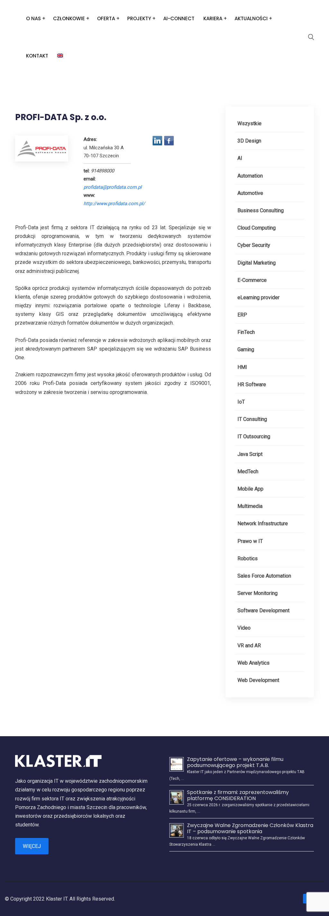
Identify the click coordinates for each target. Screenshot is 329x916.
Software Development (263, 610)
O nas (33, 18)
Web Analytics (253, 663)
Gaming (245, 349)
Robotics (247, 558)
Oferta (106, 18)
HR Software (251, 384)
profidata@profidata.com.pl (113, 187)
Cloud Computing (256, 228)
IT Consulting (252, 419)
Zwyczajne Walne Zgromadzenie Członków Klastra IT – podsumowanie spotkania (250, 828)
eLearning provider (258, 297)
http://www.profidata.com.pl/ (114, 203)
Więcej (32, 846)
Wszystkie (249, 123)
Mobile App (250, 489)
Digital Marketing (256, 263)
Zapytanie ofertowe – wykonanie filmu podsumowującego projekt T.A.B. (235, 762)
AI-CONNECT (178, 18)
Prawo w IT (250, 541)
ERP (242, 315)
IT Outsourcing (253, 436)
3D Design (249, 141)
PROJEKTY (139, 18)
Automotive (250, 193)
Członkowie (69, 18)
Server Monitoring (257, 593)
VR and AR (249, 645)
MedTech (247, 471)
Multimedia (249, 506)
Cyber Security (253, 245)
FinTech (246, 332)
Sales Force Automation (264, 576)
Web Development (258, 680)
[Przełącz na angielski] (60, 56)
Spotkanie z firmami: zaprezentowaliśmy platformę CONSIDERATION (238, 795)
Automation (250, 176)
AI (239, 158)
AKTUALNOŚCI (251, 18)
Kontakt (37, 55)
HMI (242, 367)
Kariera (212, 18)
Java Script (249, 454)
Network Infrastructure (262, 523)
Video (244, 628)
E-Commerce (252, 280)
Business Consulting (260, 210)
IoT (241, 402)
